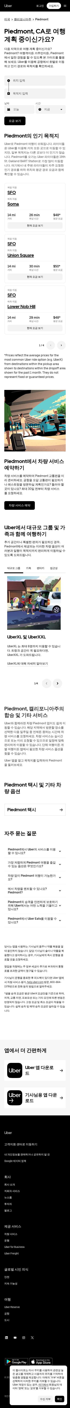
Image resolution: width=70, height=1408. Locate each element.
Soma (13, 204)
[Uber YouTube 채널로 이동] (15, 1337)
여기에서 (43, 1384)
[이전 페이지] (50, 345)
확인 (59, 1399)
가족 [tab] (28, 568)
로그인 (40, 5)
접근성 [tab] (54, 568)
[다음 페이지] (61, 345)
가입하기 (54, 5)
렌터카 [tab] (40, 568)
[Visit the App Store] (40, 1362)
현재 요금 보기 (35, 225)
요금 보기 (15, 121)
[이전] (46, 683)
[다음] (57, 683)
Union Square (21, 255)
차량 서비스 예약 (19, 505)
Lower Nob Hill (21, 306)
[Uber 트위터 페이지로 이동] (32, 1337)
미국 (7, 19)
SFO (12, 192)
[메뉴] (65, 6)
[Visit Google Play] (16, 1362)
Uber (8, 6)
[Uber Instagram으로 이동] (23, 1337)
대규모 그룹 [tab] (13, 568)
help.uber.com (35, 982)
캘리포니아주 (22, 19)
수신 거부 (45, 1399)
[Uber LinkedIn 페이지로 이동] (6, 1337)
